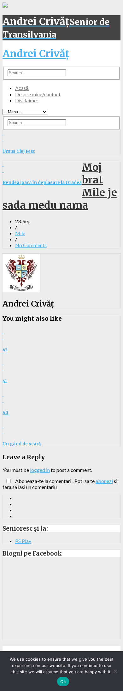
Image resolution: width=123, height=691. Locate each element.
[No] (115, 671)
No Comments (31, 245)
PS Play (23, 541)
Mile (20, 233)
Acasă (22, 88)
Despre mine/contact (38, 94)
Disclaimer (26, 100)
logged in (40, 470)
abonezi (104, 481)
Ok (63, 681)
